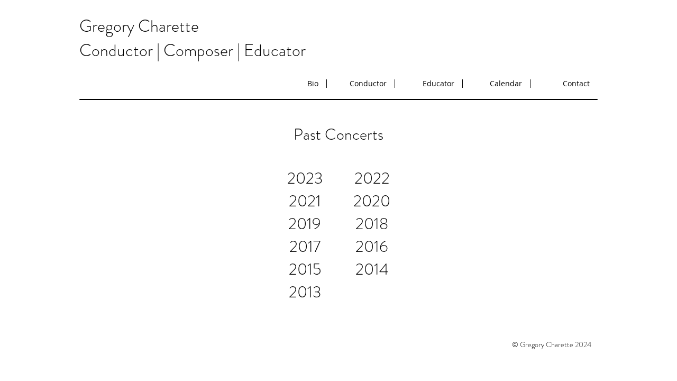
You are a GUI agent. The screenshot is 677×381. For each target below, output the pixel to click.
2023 (305, 178)
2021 (305, 200)
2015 (305, 269)
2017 (305, 246)
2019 (304, 223)
